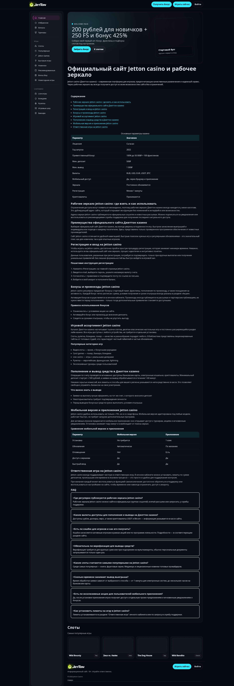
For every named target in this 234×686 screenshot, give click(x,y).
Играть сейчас (182, 4)
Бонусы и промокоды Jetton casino (89, 112)
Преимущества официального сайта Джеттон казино (98, 105)
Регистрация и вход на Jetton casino (90, 109)
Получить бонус (161, 4)
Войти (198, 4)
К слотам (98, 49)
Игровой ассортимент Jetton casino (90, 116)
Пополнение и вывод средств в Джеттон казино (96, 119)
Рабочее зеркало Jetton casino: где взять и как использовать (102, 102)
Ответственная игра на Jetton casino (90, 127)
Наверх (70, 680)
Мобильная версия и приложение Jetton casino (95, 123)
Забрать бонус (81, 49)
